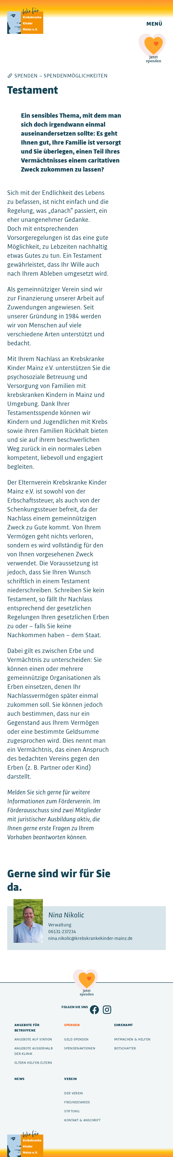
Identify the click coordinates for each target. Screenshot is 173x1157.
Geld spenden (76, 1039)
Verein (70, 1078)
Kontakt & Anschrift (82, 1120)
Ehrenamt (123, 1025)
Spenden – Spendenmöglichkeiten (61, 75)
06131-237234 (62, 931)
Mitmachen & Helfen (132, 1039)
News (19, 1078)
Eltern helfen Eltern (33, 1062)
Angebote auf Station (33, 1039)
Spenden (72, 1025)
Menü (154, 23)
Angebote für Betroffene (26, 1028)
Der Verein (73, 1093)
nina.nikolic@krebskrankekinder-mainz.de (90, 938)
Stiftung (72, 1111)
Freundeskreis (77, 1102)
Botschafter (125, 1048)
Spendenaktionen (79, 1048)
